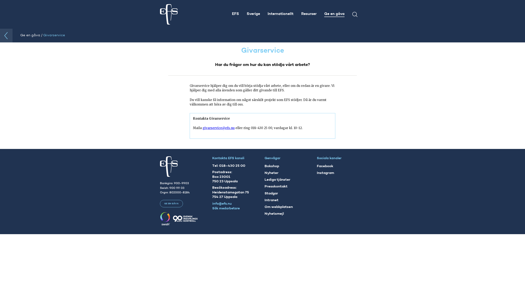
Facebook (325, 166)
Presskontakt (276, 186)
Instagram (325, 173)
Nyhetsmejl (274, 214)
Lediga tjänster (277, 180)
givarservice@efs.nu (219, 128)
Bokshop (272, 166)
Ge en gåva (171, 204)
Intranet (271, 200)
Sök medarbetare (226, 208)
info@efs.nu (222, 203)
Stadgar (271, 193)
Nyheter (271, 173)
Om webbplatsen (279, 207)
